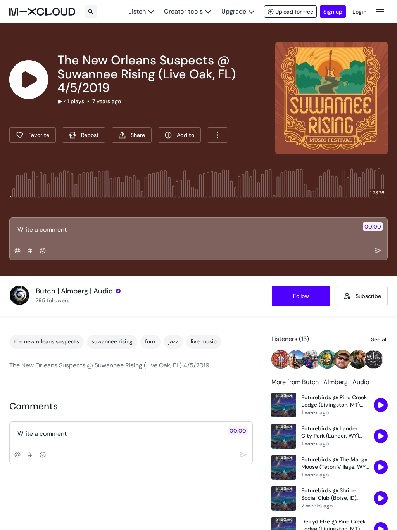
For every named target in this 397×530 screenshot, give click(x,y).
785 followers (52, 300)
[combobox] (217, 135)
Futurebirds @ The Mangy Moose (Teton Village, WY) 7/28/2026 (334, 463)
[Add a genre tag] (30, 251)
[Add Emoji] (42, 250)
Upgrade (233, 11)
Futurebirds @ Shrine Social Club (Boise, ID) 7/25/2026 (328, 494)
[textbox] (185, 229)
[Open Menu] (380, 11)
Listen (137, 11)
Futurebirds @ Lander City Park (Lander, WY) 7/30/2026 (330, 432)
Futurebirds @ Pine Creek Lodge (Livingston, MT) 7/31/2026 (334, 401)
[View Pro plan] (118, 291)
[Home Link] (42, 12)
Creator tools (183, 11)
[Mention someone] (17, 251)
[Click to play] (28, 79)
